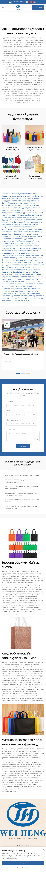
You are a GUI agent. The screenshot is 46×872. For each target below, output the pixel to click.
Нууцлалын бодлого (23, 845)
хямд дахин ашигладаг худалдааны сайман (22, 475)
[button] (18, 373)
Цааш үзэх (8, 362)
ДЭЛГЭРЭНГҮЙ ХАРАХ (11, 135)
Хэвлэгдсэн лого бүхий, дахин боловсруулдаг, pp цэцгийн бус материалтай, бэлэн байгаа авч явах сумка (34, 148)
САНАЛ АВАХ (38, 7)
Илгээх (23, 446)
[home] (18, 7)
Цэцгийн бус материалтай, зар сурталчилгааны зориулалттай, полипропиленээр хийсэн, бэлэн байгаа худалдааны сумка (11, 148)
